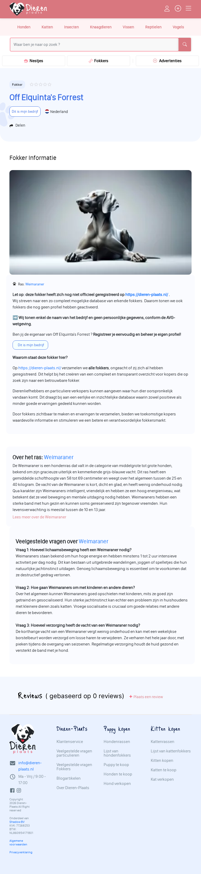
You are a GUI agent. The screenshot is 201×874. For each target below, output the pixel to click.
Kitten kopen (162, 760)
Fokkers (100, 60)
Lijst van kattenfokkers (171, 751)
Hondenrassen (117, 742)
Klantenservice (70, 742)
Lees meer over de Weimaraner (39, 516)
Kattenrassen (162, 742)
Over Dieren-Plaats (73, 788)
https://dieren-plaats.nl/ (146, 294)
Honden (23, 27)
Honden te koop (118, 774)
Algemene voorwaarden (18, 842)
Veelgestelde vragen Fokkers (74, 767)
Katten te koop (163, 770)
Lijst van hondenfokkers (117, 753)
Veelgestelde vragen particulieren (74, 753)
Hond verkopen (117, 783)
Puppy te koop (116, 765)
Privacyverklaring (20, 852)
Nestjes (35, 60)
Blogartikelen (69, 778)
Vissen (128, 27)
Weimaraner (34, 284)
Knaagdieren (100, 27)
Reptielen (153, 27)
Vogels (178, 27)
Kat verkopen (162, 779)
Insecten (71, 27)
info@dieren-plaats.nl (30, 766)
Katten (47, 27)
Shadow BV (17, 822)
